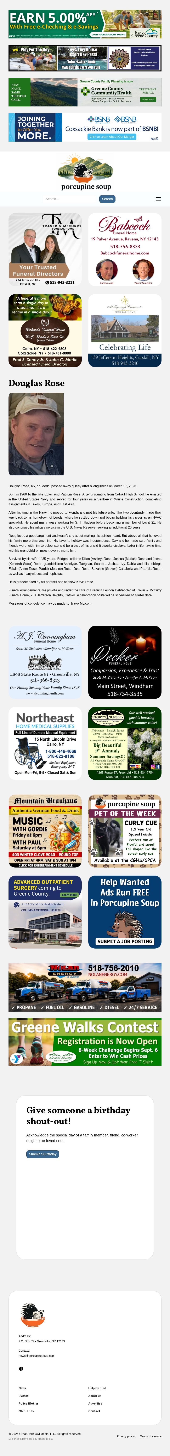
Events (24, 1396)
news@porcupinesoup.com (37, 1355)
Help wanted (97, 1388)
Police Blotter (28, 1403)
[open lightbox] (36, 434)
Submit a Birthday (42, 1154)
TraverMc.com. (81, 603)
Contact (94, 1411)
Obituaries (26, 1411)
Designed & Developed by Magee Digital (30, 1439)
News (22, 1388)
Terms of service (151, 1436)
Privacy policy (126, 1436)
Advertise (95, 1403)
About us (94, 1396)
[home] (85, 172)
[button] (157, 199)
